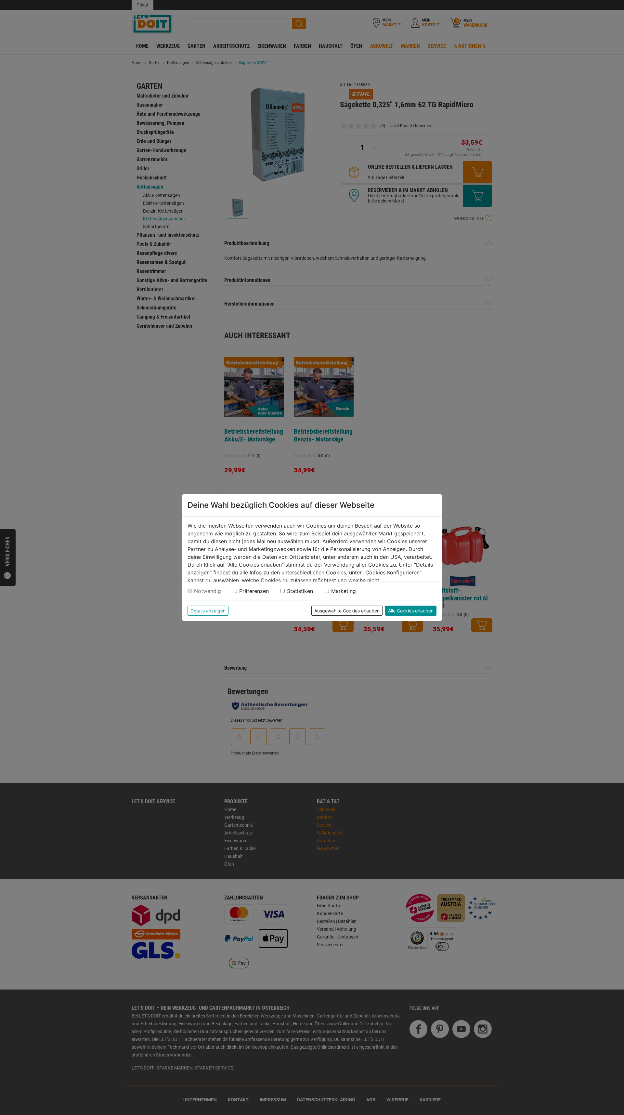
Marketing (343, 591)
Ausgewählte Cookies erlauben (347, 610)
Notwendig (207, 591)
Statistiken (300, 591)
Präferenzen (254, 591)
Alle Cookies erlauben (411, 610)
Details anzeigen (208, 610)
